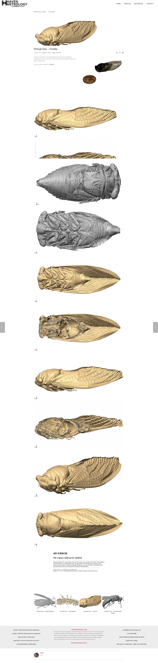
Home (108, 15)
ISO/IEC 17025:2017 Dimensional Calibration (26, 630)
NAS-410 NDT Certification (26, 637)
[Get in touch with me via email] (41, 655)
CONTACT (150, 4)
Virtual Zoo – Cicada (67, 611)
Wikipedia (51, 64)
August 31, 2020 (46, 52)
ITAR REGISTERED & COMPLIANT (26, 644)
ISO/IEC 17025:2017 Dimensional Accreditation (26, 633)
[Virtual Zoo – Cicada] (79, 33)
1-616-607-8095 (131, 633)
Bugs (54, 52)
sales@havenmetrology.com (131, 630)
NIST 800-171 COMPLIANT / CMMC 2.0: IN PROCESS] (131, 644)
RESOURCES (138, 4)
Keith (36, 52)
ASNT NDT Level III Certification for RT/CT (26, 640)
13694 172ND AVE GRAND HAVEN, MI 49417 (131, 637)
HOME (118, 4)
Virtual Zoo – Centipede (45, 611)
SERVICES (127, 4)
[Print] (117, 53)
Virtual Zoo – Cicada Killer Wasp (90, 612)
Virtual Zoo (58, 52)
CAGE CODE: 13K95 (131, 640)
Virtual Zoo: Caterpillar (113, 611)
